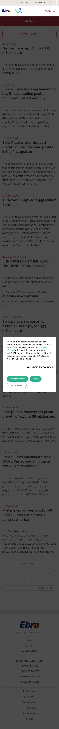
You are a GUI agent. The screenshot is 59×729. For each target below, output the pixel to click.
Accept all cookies (17, 379)
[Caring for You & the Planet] (18, 10)
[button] (39, 2)
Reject (35, 379)
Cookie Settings (16, 385)
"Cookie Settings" (23, 358)
